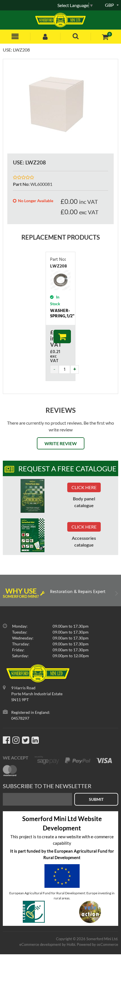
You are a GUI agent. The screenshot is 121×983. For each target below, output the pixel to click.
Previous (5, 594)
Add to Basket (62, 336)
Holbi (71, 944)
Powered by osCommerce (97, 944)
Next (116, 594)
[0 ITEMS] (105, 36)
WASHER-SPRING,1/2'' (62, 313)
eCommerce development (40, 944)
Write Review (60, 443)
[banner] (32, 496)
